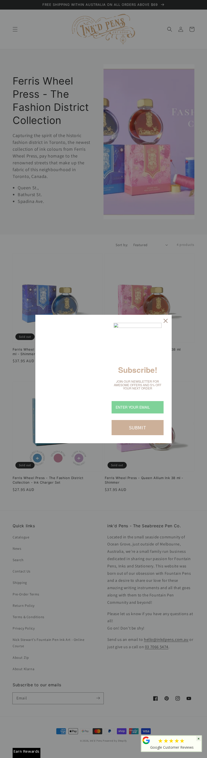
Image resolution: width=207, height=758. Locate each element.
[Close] (166, 321)
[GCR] (146, 740)
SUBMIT (137, 427)
